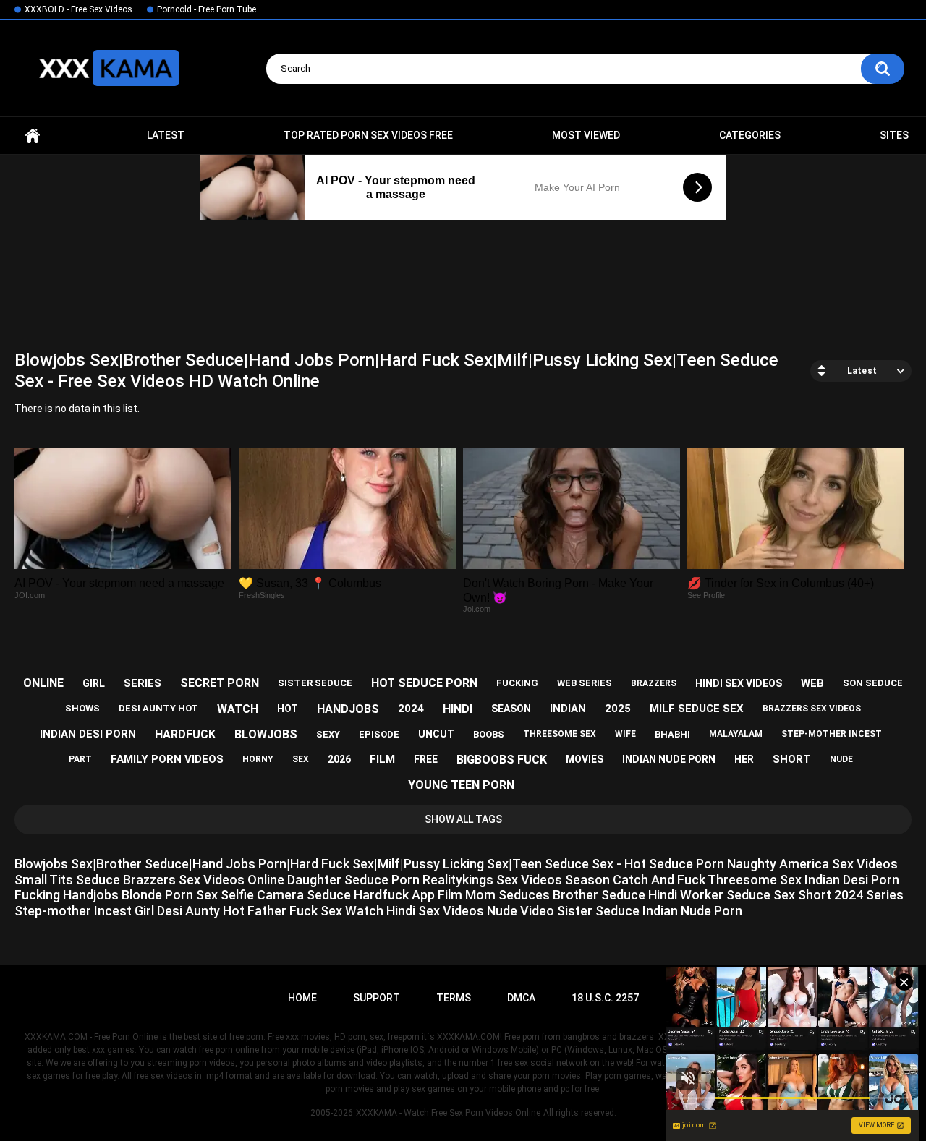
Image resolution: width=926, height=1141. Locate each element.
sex (300, 759)
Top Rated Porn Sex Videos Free (368, 135)
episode (379, 734)
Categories (750, 135)
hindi (457, 709)
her (744, 759)
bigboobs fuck (501, 759)
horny (257, 759)
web (812, 683)
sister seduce (315, 683)
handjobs (348, 709)
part (80, 759)
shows (82, 708)
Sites (894, 135)
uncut (436, 734)
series (142, 683)
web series (584, 683)
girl (93, 683)
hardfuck (185, 734)
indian (568, 708)
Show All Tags (463, 819)
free (426, 759)
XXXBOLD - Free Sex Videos (78, 9)
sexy (328, 734)
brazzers (653, 683)
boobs (488, 734)
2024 (411, 708)
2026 (339, 759)
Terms (453, 998)
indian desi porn (88, 733)
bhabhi (672, 734)
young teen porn (461, 785)
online (43, 683)
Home (32, 135)
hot (287, 708)
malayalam (736, 734)
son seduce (873, 683)
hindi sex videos (738, 683)
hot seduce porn (424, 683)
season (511, 708)
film (382, 759)
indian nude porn (668, 759)
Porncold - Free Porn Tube (206, 9)
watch (237, 709)
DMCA (521, 998)
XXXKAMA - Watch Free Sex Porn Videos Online (448, 1113)
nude (841, 759)
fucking (517, 683)
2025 (618, 708)
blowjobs (265, 734)
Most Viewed (586, 135)
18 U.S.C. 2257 (605, 998)
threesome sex (559, 734)
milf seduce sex (697, 708)
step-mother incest (831, 734)
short (792, 759)
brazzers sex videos (812, 709)
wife (625, 734)
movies (584, 759)
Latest (165, 135)
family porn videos (167, 759)
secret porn (219, 683)
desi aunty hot (158, 708)
